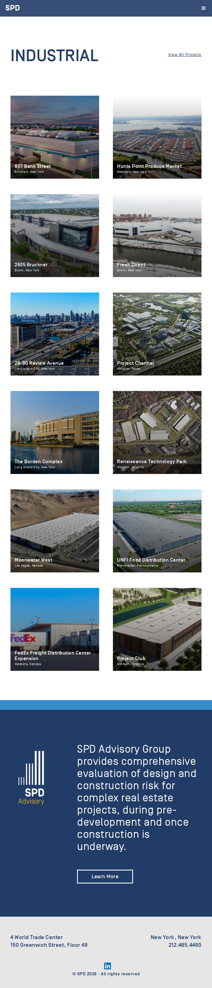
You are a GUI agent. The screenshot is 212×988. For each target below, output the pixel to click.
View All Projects (185, 54)
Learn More (105, 876)
